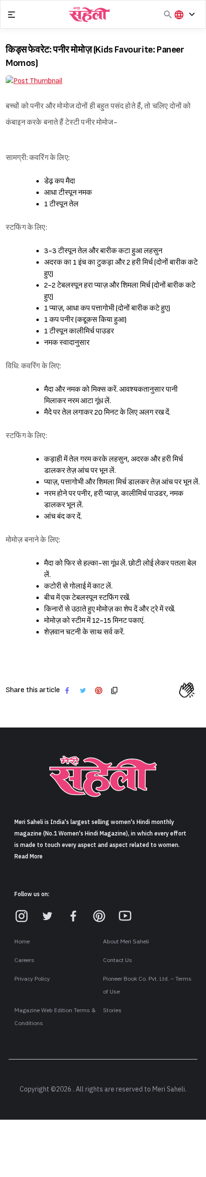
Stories (112, 1010)
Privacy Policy (32, 978)
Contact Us (117, 960)
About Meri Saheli (126, 941)
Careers (24, 960)
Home (22, 941)
